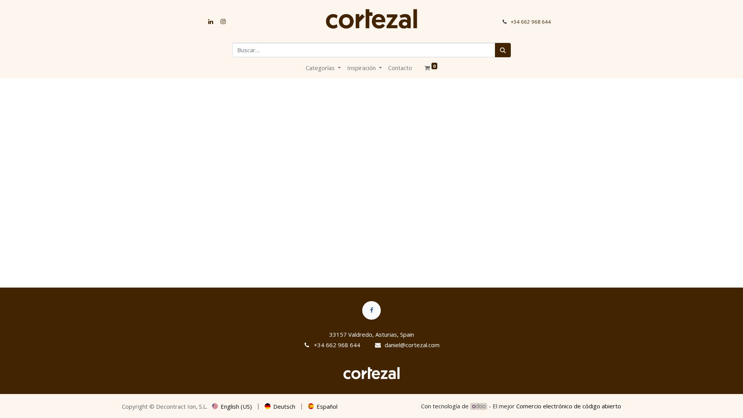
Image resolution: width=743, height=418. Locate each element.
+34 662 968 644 (531, 21)
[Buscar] (503, 50)
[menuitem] (400, 67)
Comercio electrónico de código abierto (568, 406)
